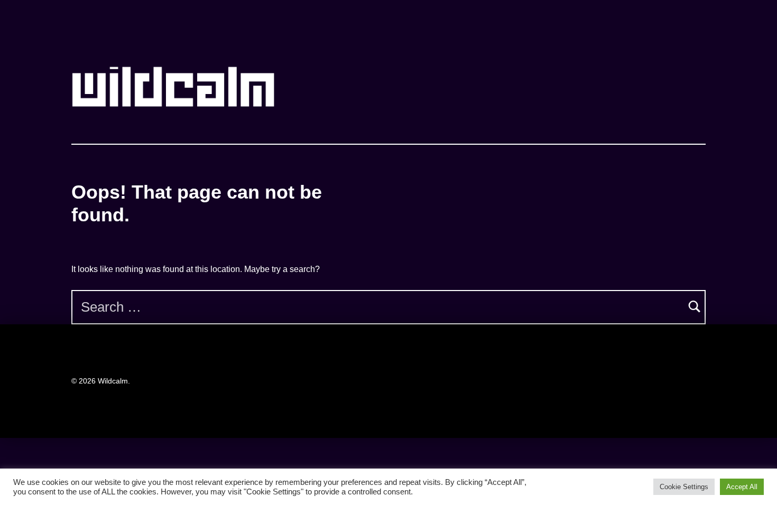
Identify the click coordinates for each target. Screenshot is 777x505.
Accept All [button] (741, 487)
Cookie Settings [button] (684, 487)
